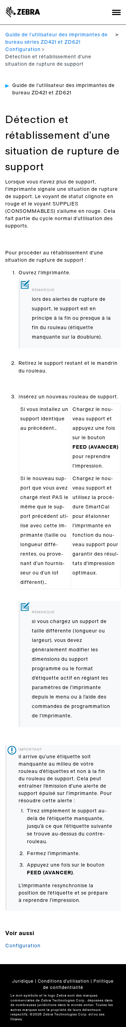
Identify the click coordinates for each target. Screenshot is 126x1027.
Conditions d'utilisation (63, 981)
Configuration (23, 49)
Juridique (23, 981)
